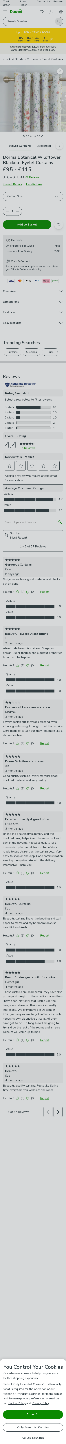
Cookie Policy (17, 1403)
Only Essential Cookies (33, 1427)
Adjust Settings (33, 1438)
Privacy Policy (40, 1403)
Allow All (33, 1414)
